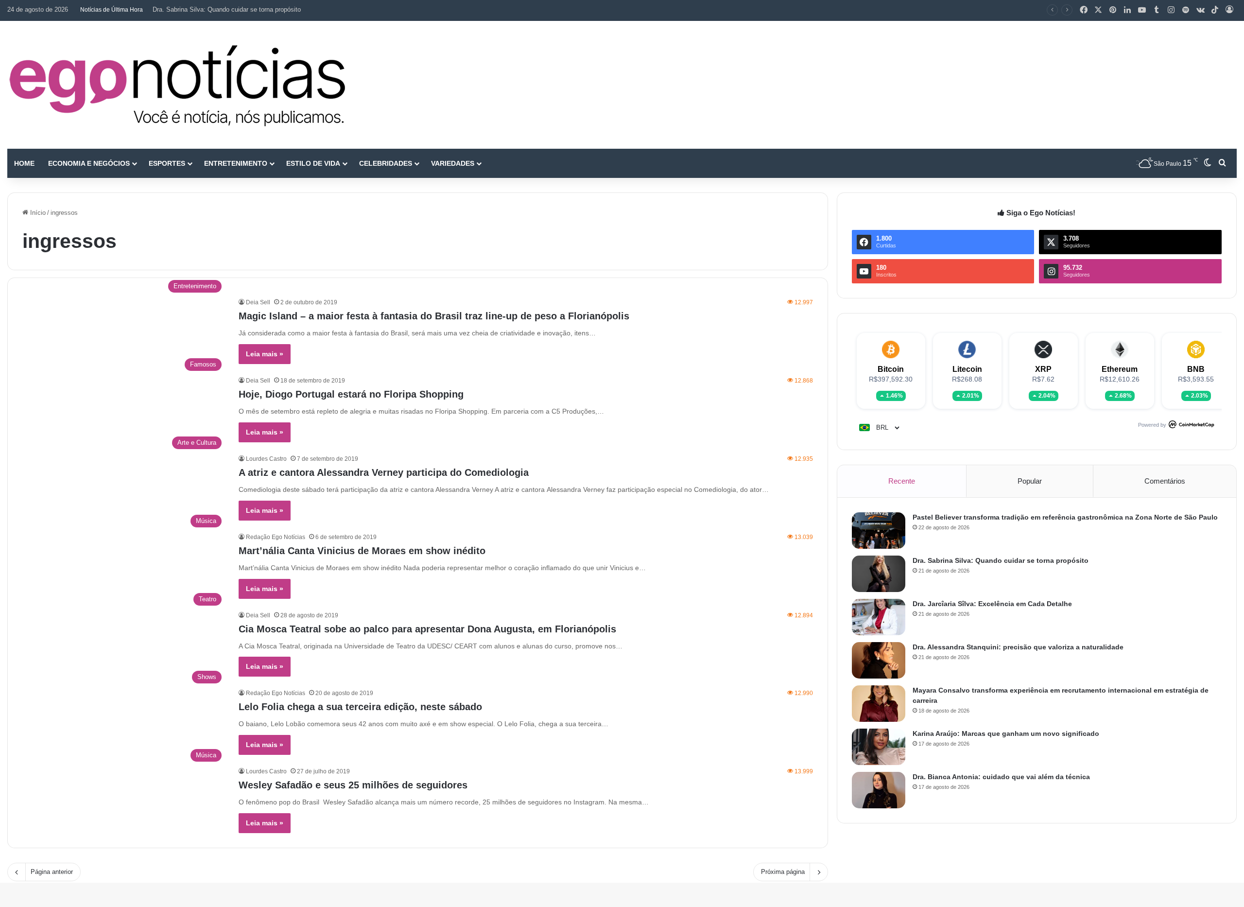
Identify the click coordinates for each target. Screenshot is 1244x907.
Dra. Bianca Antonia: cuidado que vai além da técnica (1001, 777)
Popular (1030, 481)
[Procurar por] (1222, 163)
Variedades (452, 163)
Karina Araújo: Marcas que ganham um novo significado (1006, 733)
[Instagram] (1171, 10)
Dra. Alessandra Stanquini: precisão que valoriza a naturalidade (1018, 647)
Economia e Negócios (89, 163)
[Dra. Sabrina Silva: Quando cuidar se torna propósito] (878, 574)
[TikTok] (1215, 10)
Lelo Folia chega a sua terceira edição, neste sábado (360, 706)
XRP (1043, 369)
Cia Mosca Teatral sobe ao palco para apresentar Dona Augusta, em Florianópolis (427, 629)
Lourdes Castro (266, 458)
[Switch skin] (1207, 163)
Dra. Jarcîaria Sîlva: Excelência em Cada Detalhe (992, 604)
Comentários (1164, 481)
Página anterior (52, 871)
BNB (1196, 369)
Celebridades (385, 163)
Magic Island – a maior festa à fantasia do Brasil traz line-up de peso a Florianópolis (434, 316)
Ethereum (1120, 369)
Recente (901, 481)
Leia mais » (264, 354)
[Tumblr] (1156, 10)
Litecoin (967, 369)
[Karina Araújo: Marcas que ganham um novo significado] (878, 747)
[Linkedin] (1127, 10)
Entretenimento (235, 163)
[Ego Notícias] (177, 84)
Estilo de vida (313, 163)
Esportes (167, 163)
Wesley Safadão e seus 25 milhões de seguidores (353, 785)
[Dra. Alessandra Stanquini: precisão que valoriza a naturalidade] (878, 660)
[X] (1098, 10)
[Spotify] (1185, 10)
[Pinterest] (1113, 10)
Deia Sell (258, 302)
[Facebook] (1083, 10)
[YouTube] (1142, 10)
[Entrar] (1229, 10)
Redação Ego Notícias (275, 537)
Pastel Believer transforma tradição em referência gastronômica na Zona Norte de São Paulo (1065, 517)
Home (24, 163)
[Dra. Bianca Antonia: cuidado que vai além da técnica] (878, 790)
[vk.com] (1200, 10)
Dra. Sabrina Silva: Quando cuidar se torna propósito (227, 9)
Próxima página (783, 871)
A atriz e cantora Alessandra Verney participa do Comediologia (384, 472)
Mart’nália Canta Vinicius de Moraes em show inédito (362, 550)
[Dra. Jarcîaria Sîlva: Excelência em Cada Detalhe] (878, 617)
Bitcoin (891, 369)
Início (37, 212)
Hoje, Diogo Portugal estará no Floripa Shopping (351, 394)
